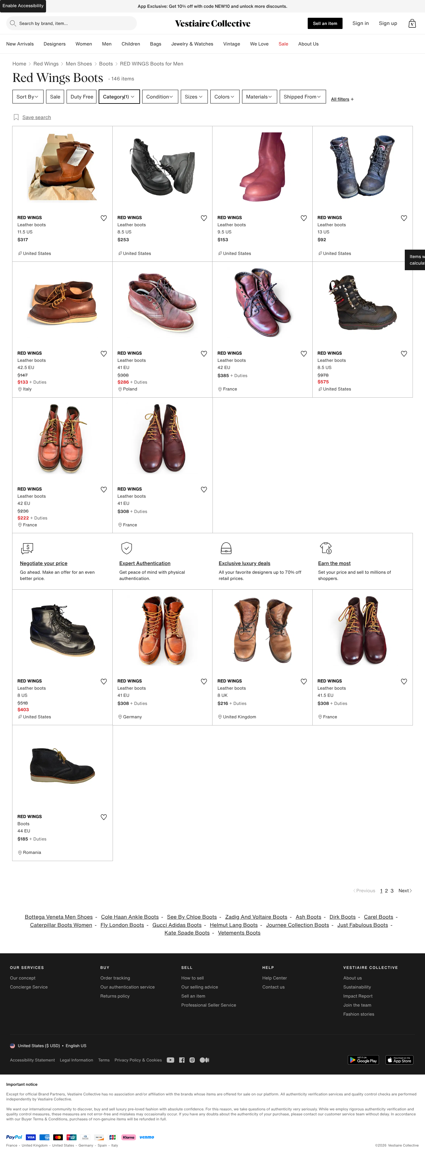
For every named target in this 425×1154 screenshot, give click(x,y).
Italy (114, 1145)
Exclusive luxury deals (244, 563)
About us (352, 978)
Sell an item (325, 23)
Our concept (22, 978)
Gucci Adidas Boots (177, 925)
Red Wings (45, 63)
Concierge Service (29, 987)
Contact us (273, 987)
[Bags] (166, 43)
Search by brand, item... (43, 23)
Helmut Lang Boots (234, 925)
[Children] (144, 43)
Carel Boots (378, 917)
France (11, 1145)
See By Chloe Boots (192, 917)
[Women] (97, 43)
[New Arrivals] (38, 43)
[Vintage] (245, 43)
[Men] (116, 43)
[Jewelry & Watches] (218, 43)
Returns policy (114, 996)
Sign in (361, 23)
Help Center (274, 978)
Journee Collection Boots (297, 925)
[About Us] (323, 43)
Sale (283, 44)
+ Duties (37, 382)
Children (131, 44)
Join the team (357, 1005)
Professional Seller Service (208, 1005)
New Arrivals (20, 44)
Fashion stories (358, 1014)
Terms (104, 1060)
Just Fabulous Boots (362, 925)
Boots (106, 63)
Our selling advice (199, 987)
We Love (259, 44)
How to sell (192, 978)
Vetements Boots (239, 933)
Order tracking (115, 978)
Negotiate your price (44, 563)
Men (107, 44)
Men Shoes (79, 63)
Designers (55, 44)
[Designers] (70, 43)
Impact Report (358, 996)
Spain (102, 1145)
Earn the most (334, 563)
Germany (85, 1145)
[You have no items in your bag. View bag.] (412, 23)
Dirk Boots (342, 917)
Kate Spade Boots (187, 933)
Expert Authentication (145, 563)
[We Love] (273, 43)
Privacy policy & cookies (138, 1060)
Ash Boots (308, 917)
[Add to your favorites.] (104, 218)
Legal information (76, 1060)
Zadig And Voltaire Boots (256, 917)
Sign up (388, 23)
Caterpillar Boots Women (61, 925)
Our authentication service (127, 987)
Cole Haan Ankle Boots (130, 917)
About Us (308, 44)
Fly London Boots (122, 925)
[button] (412, 23)
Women (84, 44)
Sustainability (357, 987)
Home (19, 63)
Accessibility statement (32, 1060)
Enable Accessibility (23, 5)
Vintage (231, 44)
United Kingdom (35, 1145)
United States (63, 1145)
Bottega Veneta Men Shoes (59, 917)
